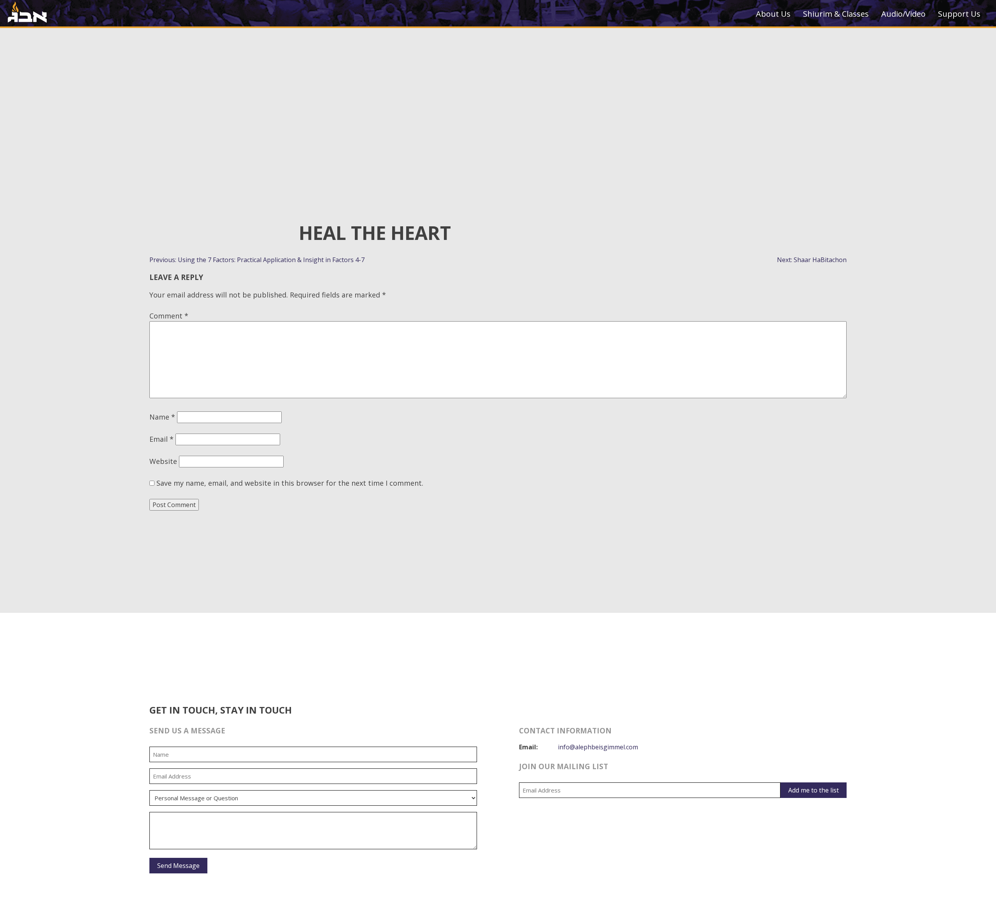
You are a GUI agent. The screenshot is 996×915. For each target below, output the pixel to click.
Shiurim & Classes (836, 14)
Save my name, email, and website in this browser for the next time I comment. (289, 483)
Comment (168, 315)
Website (163, 461)
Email (161, 439)
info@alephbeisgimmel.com (598, 747)
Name (162, 417)
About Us (773, 14)
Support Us (959, 14)
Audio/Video (903, 14)
